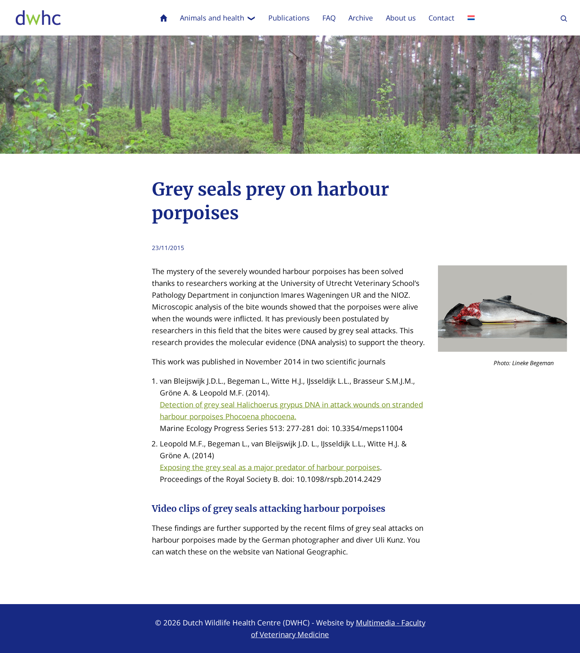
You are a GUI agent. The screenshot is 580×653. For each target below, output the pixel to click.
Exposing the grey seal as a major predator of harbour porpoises (270, 467)
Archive (360, 17)
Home (164, 17)
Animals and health (212, 17)
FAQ (329, 17)
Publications (289, 17)
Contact (441, 17)
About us (401, 17)
